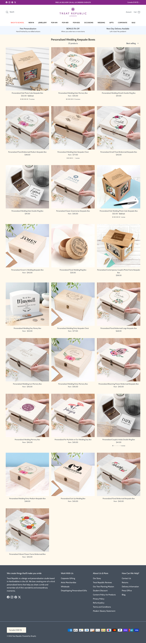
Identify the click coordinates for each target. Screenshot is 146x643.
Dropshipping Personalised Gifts (74, 590)
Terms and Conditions (102, 607)
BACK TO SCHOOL (17, 23)
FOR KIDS (76, 23)
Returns (125, 582)
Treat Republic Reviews (102, 582)
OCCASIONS (88, 23)
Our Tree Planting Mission (103, 586)
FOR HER (65, 23)
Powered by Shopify (29, 636)
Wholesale (65, 586)
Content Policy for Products (104, 595)
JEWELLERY (42, 23)
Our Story (97, 578)
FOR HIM (54, 23)
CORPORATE (122, 23)
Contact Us (126, 578)
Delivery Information (130, 586)
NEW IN (31, 23)
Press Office (127, 590)
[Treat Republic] (73, 12)
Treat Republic (17, 636)
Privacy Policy (98, 599)
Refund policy (98, 603)
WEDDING (101, 23)
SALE (133, 23)
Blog (123, 595)
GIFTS (111, 23)
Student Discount (100, 590)
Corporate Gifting (68, 578)
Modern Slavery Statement (104, 611)
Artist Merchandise (68, 582)
